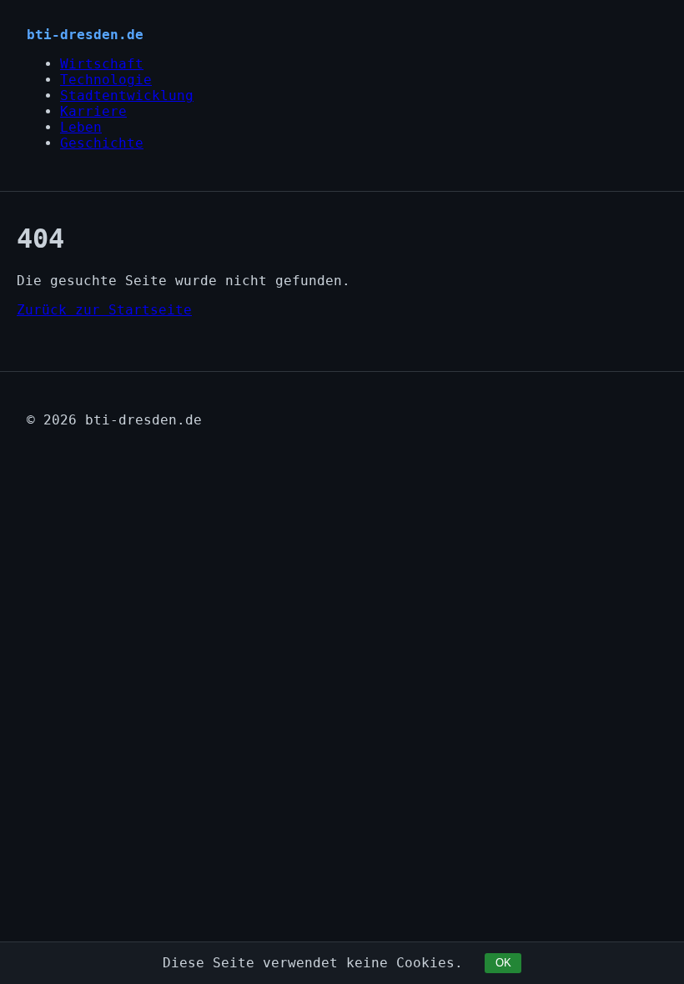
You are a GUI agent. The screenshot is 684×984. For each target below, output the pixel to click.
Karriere (93, 111)
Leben (81, 127)
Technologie (106, 80)
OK (503, 962)
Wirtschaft (101, 64)
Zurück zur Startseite (104, 310)
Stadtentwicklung (127, 95)
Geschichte (101, 143)
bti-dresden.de (85, 35)
